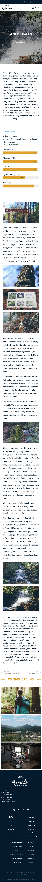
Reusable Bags (17, 846)
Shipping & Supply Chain (17, 854)
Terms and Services (21, 872)
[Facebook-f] (19, 810)
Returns (11, 825)
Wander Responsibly (31, 837)
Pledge (17, 850)
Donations (11, 837)
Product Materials (17, 858)
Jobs (31, 862)
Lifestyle (31, 829)
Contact (11, 821)
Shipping (11, 829)
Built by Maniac (21, 874)
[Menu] (33, 8)
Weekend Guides (31, 825)
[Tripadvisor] (28, 810)
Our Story (31, 854)
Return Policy (32, 872)
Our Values (31, 858)
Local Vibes (31, 833)
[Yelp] (23, 810)
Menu (37, 8)
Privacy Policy (9, 872)
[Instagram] (14, 810)
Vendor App (11, 833)
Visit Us (31, 846)
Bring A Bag (17, 862)
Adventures (21, 42)
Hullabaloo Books (31, 850)
